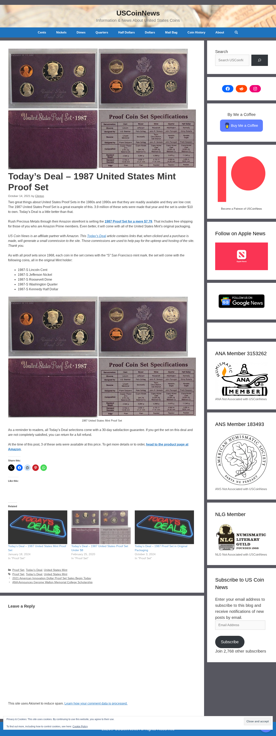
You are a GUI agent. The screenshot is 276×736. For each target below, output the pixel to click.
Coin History (196, 32)
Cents (42, 32)
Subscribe (230, 642)
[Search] (259, 60)
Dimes (81, 32)
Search (221, 51)
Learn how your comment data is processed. (95, 703)
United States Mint (55, 570)
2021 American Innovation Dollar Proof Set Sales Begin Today (51, 578)
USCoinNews (138, 13)
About (219, 32)
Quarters (102, 32)
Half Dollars (126, 32)
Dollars (150, 32)
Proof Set (18, 570)
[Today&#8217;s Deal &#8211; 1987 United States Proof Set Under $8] (101, 527)
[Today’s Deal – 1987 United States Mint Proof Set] (37, 527)
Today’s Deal (96, 236)
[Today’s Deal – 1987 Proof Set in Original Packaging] (164, 527)
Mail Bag (171, 32)
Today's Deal (34, 570)
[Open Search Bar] (236, 32)
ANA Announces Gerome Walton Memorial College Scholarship (52, 582)
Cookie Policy (80, 726)
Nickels (61, 32)
